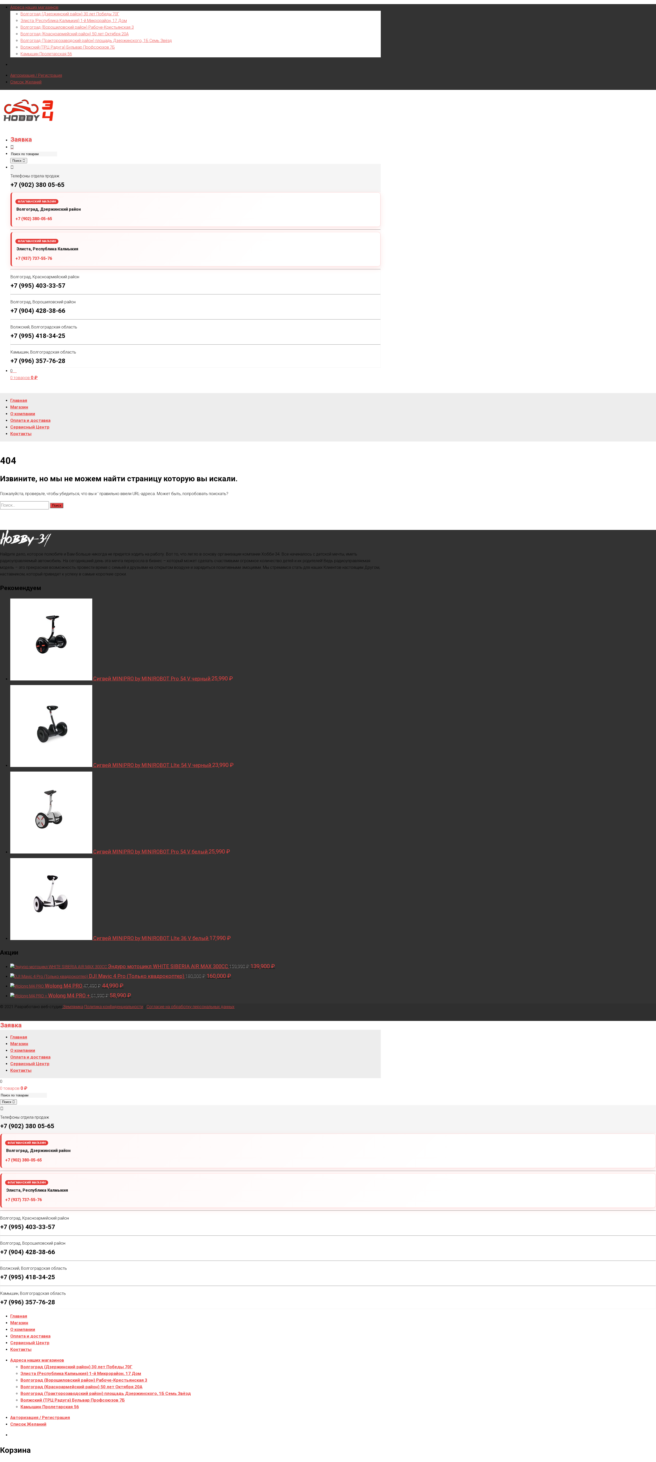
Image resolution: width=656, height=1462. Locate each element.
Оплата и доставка (30, 1336)
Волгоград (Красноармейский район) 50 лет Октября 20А (74, 33)
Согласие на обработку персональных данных (190, 1006)
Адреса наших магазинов (34, 7)
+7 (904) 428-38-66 (38, 310)
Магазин (19, 1322)
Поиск (17, 161)
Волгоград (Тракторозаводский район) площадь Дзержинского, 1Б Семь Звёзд (96, 40)
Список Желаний (26, 82)
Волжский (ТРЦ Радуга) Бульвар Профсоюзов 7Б (67, 47)
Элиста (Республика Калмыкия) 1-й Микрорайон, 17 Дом (73, 20)
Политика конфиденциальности (113, 1006)
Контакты (21, 1349)
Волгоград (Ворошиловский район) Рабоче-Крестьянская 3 (77, 27)
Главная (18, 1316)
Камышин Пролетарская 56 (46, 53)
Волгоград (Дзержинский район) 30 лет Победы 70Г (69, 14)
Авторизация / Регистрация (36, 75)
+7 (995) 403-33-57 (38, 285)
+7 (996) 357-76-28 (38, 361)
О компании (22, 1329)
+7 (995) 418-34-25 (38, 335)
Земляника (72, 1006)
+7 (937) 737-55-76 (33, 258)
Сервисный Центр (29, 1342)
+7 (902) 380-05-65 (33, 218)
